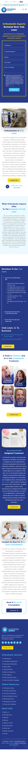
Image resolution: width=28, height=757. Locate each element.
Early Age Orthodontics (10, 664)
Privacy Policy (15, 84)
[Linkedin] (14, 642)
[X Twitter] (6, 642)
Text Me (17, 1)
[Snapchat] (17, 642)
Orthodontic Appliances (10, 661)
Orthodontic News (9, 688)
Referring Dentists (9, 699)
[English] (20, 1)
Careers (22, 4)
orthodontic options (18, 227)
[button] (26, 9)
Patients (6, 717)
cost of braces (6, 482)
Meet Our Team (8, 723)
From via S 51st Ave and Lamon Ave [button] (12, 320)
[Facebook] (3, 642)
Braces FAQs (7, 666)
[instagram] (9, 642)
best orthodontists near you (13, 173)
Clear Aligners (8, 675)
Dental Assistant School (10, 696)
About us (6, 712)
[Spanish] (22, 1)
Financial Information (10, 691)
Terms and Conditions (10, 704)
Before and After (8, 731)
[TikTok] (20, 642)
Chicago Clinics (7, 647)
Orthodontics (7, 658)
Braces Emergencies (9, 672)
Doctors (6, 720)
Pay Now (7, 4)
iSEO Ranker (14, 745)
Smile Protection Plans (10, 677)
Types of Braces (8, 669)
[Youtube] (11, 642)
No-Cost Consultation (10, 693)
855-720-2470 (9, 1)
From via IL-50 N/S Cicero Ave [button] (12, 278)
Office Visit (7, 728)
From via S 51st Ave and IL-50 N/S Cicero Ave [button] (12, 312)
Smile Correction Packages (11, 680)
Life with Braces (8, 725)
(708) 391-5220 (16, 186)
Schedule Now (15, 4)
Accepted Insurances (10, 701)
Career (6, 733)
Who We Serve (8, 715)
